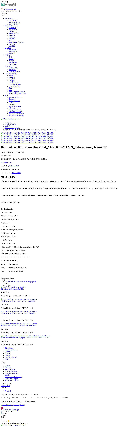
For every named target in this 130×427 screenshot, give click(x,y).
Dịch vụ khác (13, 68)
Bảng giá (8, 368)
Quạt (10, 88)
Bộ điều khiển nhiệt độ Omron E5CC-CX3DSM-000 (18, 301)
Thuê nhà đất (13, 24)
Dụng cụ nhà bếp (14, 86)
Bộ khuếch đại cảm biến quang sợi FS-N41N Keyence (18, 325)
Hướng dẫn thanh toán (12, 380)
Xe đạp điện (13, 62)
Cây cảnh (12, 108)
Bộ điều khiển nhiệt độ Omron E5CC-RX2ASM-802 (18, 313)
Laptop (11, 31)
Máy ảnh (12, 35)
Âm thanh (12, 39)
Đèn (10, 90)
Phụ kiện (12, 44)
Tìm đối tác (12, 70)
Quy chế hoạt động (11, 371)
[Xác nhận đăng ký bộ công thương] (13, 405)
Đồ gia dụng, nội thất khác (17, 93)
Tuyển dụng (13, 51)
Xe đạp (11, 60)
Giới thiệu (8, 366)
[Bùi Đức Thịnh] (6, 162)
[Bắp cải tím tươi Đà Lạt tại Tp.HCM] (13, 287)
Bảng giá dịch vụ (10, 369)
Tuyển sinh (12, 50)
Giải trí (11, 102)
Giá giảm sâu (13, 20)
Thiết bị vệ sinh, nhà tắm (17, 92)
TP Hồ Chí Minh (10, 124)
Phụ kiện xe (13, 64)
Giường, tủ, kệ (13, 82)
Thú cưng (12, 99)
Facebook (8, 391)
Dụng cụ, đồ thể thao (15, 110)
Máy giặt (12, 77)
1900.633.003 (5, 386)
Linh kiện (12, 46)
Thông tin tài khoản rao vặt (13, 377)
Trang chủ (8, 122)
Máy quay (12, 37)
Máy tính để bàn (14, 33)
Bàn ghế (11, 81)
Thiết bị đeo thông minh (16, 42)
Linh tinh (12, 104)
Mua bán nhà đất (14, 22)
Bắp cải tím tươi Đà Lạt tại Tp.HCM (12, 289)
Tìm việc (12, 53)
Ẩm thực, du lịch (14, 101)
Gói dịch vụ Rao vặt (9, 9)
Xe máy (11, 59)
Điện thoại (12, 28)
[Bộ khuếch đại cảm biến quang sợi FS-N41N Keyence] (19, 324)
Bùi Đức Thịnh (14, 166)
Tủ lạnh (11, 75)
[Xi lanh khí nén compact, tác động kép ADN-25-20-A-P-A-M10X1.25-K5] (25, 336)
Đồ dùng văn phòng (15, 112)
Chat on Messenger (19, 425)
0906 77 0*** (16, 173)
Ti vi (10, 40)
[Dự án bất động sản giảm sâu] (11, 119)
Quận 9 (7, 126)
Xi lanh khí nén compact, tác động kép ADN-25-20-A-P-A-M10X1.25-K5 (25, 338)
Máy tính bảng (13, 29)
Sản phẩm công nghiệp (16, 113)
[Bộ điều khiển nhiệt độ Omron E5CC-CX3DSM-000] (19, 299)
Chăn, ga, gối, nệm (15, 84)
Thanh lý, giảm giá (15, 106)
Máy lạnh (12, 79)
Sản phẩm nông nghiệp (16, 115)
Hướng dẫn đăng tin (11, 379)
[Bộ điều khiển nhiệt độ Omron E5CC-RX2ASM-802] (19, 311)
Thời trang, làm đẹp (15, 97)
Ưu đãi (7, 375)
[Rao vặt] (8, 7)
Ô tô (10, 57)
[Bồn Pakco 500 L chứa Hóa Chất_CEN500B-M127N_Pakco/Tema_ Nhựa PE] (27, 133)
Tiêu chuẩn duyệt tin (11, 373)
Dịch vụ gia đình (14, 71)
